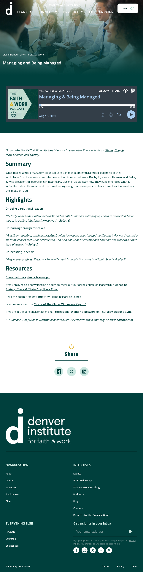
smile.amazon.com (121, 320)
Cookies (105, 566)
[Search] (45, 5)
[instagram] (85, 550)
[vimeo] (109, 550)
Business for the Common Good (91, 515)
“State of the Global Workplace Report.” (60, 304)
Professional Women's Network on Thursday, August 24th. (92, 311)
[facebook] (76, 550)
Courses (78, 508)
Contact (10, 480)
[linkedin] (101, 550)
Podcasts (78, 494)
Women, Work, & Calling (86, 487)
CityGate (11, 532)
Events (77, 473)
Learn (22, 12)
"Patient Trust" (36, 296)
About (9, 473)
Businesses (12, 546)
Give (8, 501)
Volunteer (11, 487)
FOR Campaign (101, 12)
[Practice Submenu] (81, 12)
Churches (11, 539)
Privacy (120, 566)
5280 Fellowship (82, 480)
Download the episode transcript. (28, 277)
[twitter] (93, 550)
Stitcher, (18, 154)
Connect (45, 12)
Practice (71, 12)
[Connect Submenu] (55, 12)
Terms (134, 566)
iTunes (109, 150)
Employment (13, 494)
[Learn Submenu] (29, 12)
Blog (76, 501)
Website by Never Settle (18, 566)
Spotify (34, 154)
